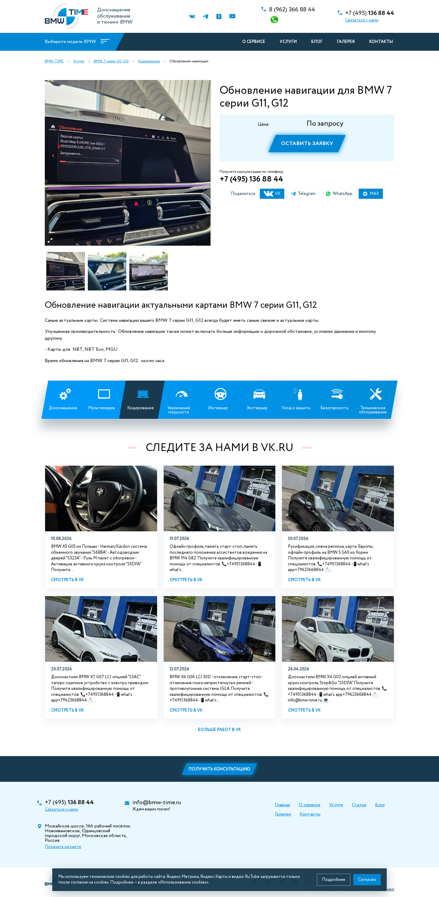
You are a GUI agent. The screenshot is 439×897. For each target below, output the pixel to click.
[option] (128, 163)
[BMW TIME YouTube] (232, 16)
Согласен (367, 880)
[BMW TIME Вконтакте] (192, 16)
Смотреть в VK (67, 580)
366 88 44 (292, 10)
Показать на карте (63, 847)
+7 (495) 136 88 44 (251, 179)
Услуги (288, 42)
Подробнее (333, 880)
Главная (282, 804)
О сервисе (253, 42)
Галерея (346, 42)
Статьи (359, 804)
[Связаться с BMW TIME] (275, 20)
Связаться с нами (361, 20)
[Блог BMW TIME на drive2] (219, 16)
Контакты (381, 42)
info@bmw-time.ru (156, 803)
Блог (317, 42)
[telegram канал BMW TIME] (205, 16)
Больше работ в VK (219, 730)
